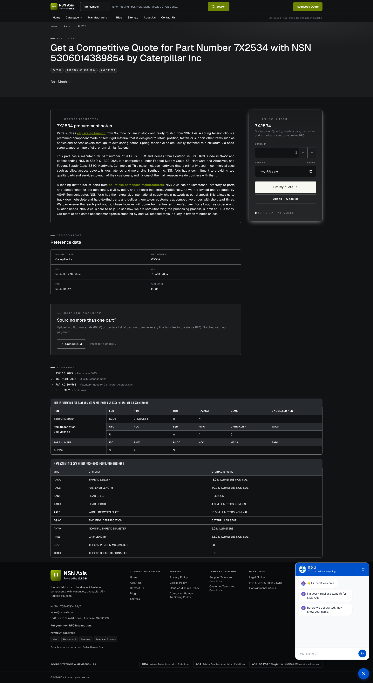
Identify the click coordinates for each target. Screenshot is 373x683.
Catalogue (72, 17)
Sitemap (133, 17)
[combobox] (159, 6)
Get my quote (283, 187)
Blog (119, 17)
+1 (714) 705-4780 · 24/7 (66, 606)
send (362, 654)
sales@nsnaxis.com (63, 612)
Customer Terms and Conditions (222, 588)
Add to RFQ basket (285, 199)
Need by (285, 162)
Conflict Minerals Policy (185, 588)
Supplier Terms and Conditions (221, 579)
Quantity (261, 144)
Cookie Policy (178, 582)
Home (56, 17)
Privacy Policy (179, 577)
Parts (67, 26)
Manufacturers (97, 17)
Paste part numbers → (103, 343)
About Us (150, 17)
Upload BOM (73, 344)
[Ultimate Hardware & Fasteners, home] (62, 6)
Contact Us (168, 17)
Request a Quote (308, 6)
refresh (363, 569)
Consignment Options (262, 588)
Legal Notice (257, 577)
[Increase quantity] (311, 152)
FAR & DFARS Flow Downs (265, 582)
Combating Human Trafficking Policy (181, 595)
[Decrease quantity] (303, 152)
